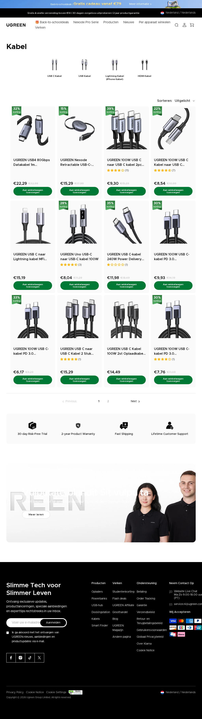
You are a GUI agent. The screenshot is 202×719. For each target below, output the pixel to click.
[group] (54, 69)
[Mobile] (39, 657)
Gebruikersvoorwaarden (152, 630)
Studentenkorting (123, 591)
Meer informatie (139, 4)
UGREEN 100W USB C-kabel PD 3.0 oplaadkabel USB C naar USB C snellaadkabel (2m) (171, 351)
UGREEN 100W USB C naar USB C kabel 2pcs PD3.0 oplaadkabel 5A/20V (125, 163)
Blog (115, 619)
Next (134, 401)
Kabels (96, 619)
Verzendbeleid (146, 612)
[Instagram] (20, 657)
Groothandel (120, 612)
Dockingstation (101, 612)
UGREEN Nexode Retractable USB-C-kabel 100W (75, 163)
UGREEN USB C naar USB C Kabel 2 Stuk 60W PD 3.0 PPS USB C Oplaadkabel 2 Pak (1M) (79, 351)
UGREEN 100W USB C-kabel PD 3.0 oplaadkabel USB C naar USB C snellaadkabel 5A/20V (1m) (31, 351)
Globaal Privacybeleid (150, 637)
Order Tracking (146, 598)
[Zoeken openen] (176, 25)
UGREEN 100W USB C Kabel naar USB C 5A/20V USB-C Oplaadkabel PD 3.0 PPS (171, 163)
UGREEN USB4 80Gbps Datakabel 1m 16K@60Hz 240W (31, 163)
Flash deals (119, 598)
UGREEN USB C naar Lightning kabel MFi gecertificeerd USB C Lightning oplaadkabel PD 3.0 (31, 257)
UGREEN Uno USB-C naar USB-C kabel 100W (79, 257)
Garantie (142, 605)
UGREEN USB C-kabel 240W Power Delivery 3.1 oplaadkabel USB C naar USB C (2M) (125, 257)
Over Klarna (144, 643)
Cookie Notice (145, 650)
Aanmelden (53, 622)
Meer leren (36, 514)
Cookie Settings (56, 692)
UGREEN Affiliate (123, 605)
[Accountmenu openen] (184, 25)
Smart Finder (100, 625)
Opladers (97, 591)
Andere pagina (121, 637)
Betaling (142, 591)
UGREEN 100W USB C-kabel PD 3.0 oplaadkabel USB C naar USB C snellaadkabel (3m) (171, 257)
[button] (176, 101)
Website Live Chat (185, 591)
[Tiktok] (30, 657)
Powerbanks (99, 598)
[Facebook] (11, 657)
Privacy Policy (15, 692)
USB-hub (97, 605)
